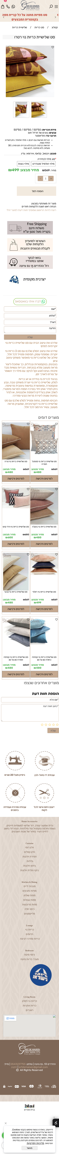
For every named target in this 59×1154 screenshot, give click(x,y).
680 (27, 534)
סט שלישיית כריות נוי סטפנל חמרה (44, 462)
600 (10, 537)
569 (47, 170)
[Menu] (56, 4)
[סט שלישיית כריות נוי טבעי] (16, 572)
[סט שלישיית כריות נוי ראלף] (44, 572)
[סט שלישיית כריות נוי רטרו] (39, 117)
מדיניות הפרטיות (35, 1143)
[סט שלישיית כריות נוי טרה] (16, 458)
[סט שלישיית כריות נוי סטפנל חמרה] (44, 458)
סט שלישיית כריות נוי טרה (16, 461)
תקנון (14, 1067)
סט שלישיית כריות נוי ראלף (44, 591)
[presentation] (4, 17)
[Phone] (8, 4)
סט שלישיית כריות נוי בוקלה (44, 526)
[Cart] (2, 4)
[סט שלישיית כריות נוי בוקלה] (44, 506)
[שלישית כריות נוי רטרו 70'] (21, 117)
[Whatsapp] (13, 4)
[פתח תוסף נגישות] (56, 1123)
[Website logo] (32, 5)
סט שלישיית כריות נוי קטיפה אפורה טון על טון (16, 658)
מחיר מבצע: (29, 170)
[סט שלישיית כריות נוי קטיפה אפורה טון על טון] (16, 637)
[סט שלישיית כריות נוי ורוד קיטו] (16, 506)
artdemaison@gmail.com (33, 1067)
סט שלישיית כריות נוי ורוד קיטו (16, 526)
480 (38, 472)
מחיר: (53, 170)
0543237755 (18, 1064)
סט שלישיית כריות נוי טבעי (15, 591)
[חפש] (51, 4)
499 (15, 170)
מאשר (29, 1148)
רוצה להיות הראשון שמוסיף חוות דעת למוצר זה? (31, 210)
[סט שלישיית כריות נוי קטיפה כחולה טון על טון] (44, 637)
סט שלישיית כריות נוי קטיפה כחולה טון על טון (44, 658)
